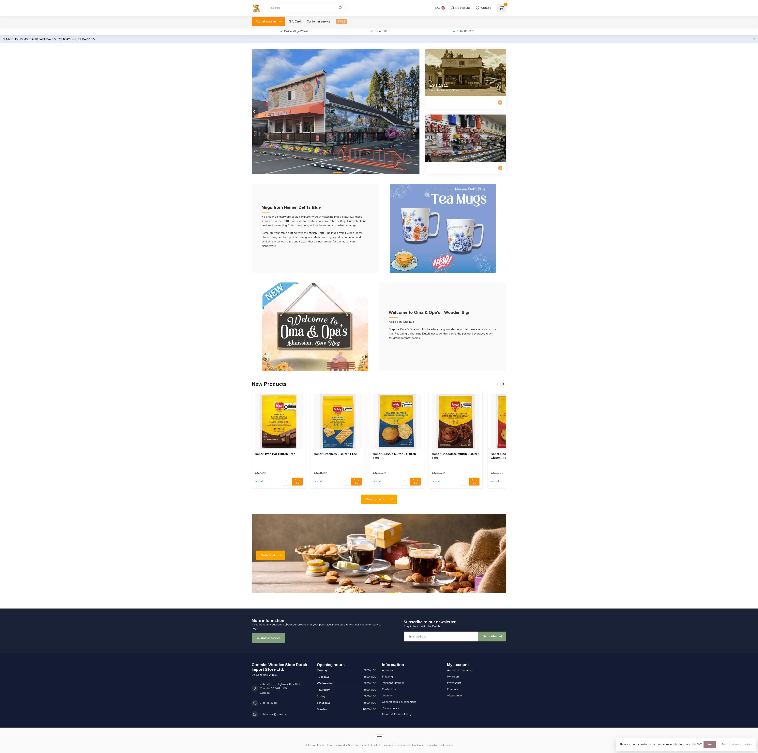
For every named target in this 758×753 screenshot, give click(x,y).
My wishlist (454, 683)
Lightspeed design (423, 745)
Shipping (387, 676)
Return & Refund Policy (396, 714)
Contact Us (389, 689)
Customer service (318, 21)
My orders (453, 676)
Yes (710, 744)
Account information (460, 670)
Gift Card (295, 21)
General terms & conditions (399, 702)
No (724, 744)
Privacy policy (390, 708)
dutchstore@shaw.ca (273, 714)
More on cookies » (742, 744)
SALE (341, 21)
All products (454, 695)
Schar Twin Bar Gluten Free (275, 454)
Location (387, 695)
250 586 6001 (268, 703)
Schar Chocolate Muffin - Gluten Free (455, 455)
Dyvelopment (445, 745)
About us (387, 670)
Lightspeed (403, 745)
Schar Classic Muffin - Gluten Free (394, 455)
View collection (376, 499)
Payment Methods (393, 683)
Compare (452, 689)
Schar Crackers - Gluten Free (335, 454)
